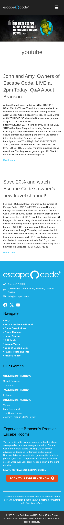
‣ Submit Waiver (12, 344)
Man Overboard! (11, 409)
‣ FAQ (6, 320)
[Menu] (57, 7)
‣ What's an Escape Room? (18, 324)
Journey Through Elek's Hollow (19, 417)
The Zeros (8, 385)
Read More (9, 160)
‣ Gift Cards (9, 340)
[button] (5, 305)
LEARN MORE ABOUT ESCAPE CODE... (24, 470)
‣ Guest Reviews (12, 332)
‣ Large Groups (11, 336)
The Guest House (12, 413)
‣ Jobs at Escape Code (16, 348)
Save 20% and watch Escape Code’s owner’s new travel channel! (29, 188)
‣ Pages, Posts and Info (16, 351)
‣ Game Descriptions (14, 328)
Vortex (6, 405)
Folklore (7, 395)
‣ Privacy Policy (12, 355)
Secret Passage (11, 381)
